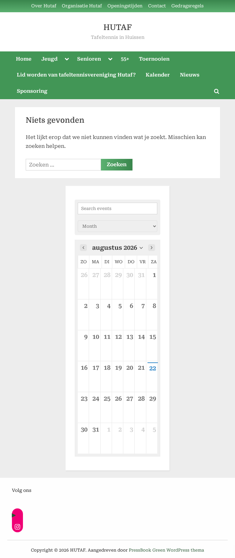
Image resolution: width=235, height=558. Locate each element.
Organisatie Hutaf (82, 6)
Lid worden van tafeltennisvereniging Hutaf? (76, 75)
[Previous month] (83, 247)
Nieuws (190, 75)
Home (24, 59)
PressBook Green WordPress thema (166, 550)
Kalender (158, 75)
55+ (125, 59)
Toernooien (154, 59)
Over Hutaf (43, 6)
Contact (157, 6)
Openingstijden (125, 6)
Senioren (89, 59)
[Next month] (151, 247)
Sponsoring (32, 91)
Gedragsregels (187, 6)
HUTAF (117, 27)
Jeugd (49, 59)
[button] (117, 248)
